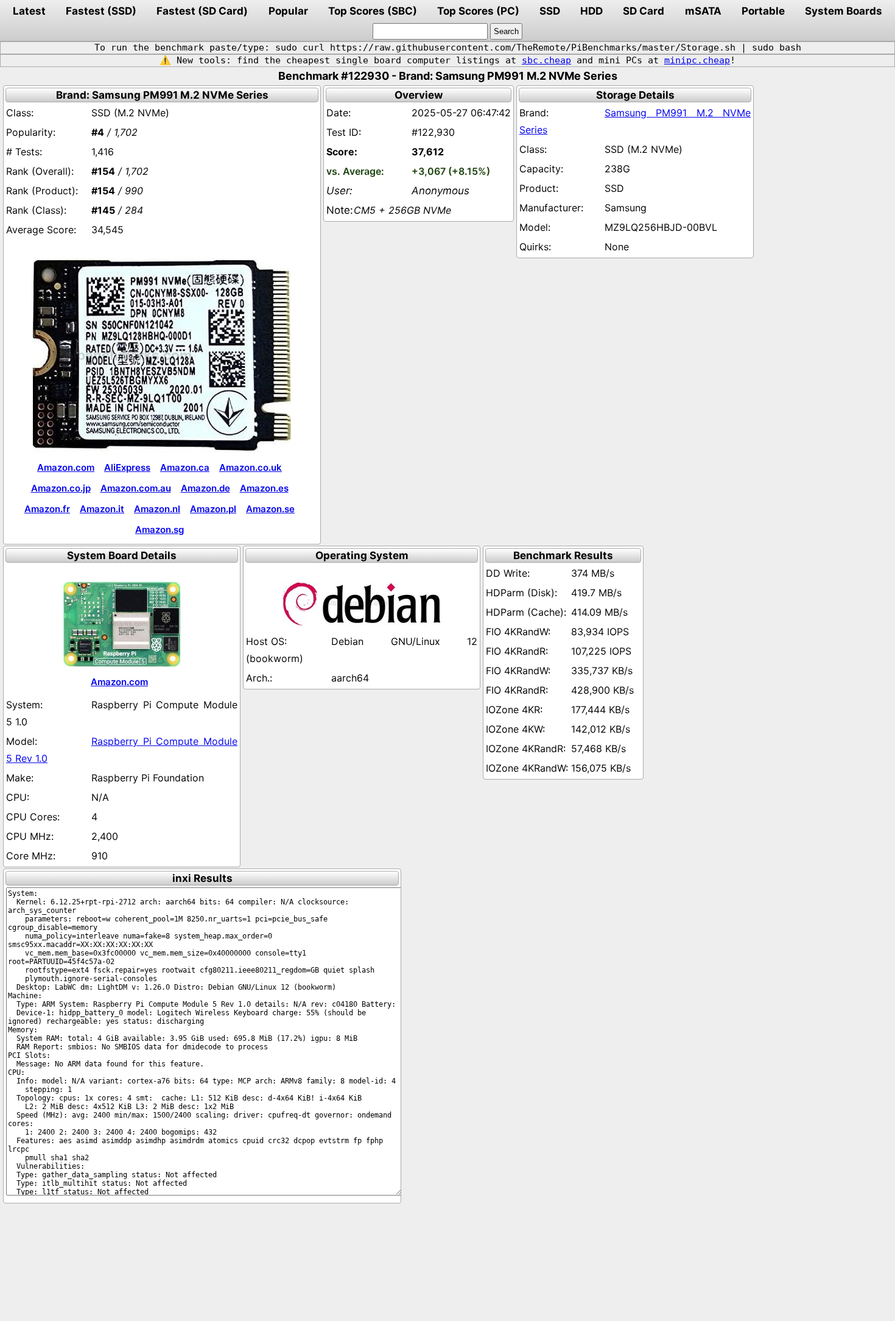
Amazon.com (65, 467)
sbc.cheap (546, 60)
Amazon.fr (47, 509)
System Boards (843, 11)
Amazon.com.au (135, 488)
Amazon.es (264, 488)
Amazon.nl (157, 509)
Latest (29, 11)
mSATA (703, 11)
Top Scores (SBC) (372, 11)
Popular (288, 11)
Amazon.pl (213, 509)
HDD (591, 11)
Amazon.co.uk (250, 467)
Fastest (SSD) (101, 11)
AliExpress (127, 467)
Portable (763, 11)
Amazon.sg (159, 529)
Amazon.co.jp (61, 488)
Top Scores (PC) (478, 11)
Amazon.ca (184, 467)
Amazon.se (270, 509)
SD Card (643, 11)
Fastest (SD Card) (202, 11)
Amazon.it (102, 509)
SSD (549, 11)
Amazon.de (205, 488)
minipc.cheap (697, 60)
